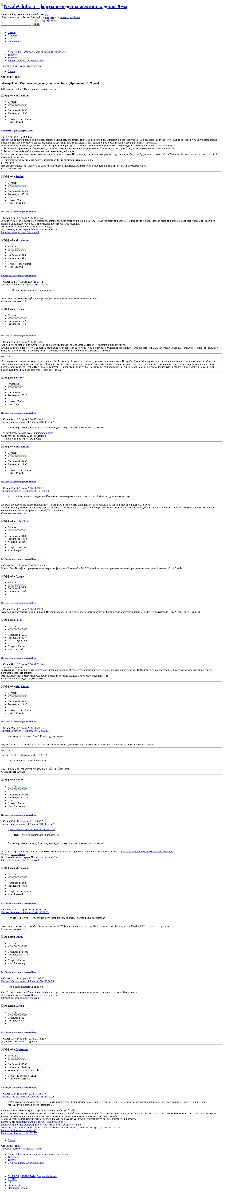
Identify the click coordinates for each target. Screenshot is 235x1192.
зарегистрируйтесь (70, 17)
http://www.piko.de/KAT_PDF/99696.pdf (41, 1121)
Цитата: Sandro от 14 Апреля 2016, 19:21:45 (25, 284)
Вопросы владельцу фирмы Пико (17, 130)
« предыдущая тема (11, 66)
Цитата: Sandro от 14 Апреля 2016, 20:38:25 (25, 912)
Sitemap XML (15, 1185)
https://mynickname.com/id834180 (18, 1130)
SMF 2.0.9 (13, 1176)
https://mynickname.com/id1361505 (19, 1133)
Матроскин (22, 95)
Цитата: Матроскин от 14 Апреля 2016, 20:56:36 (27, 981)
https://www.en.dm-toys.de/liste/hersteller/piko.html (147, 851)
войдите (49, 17)
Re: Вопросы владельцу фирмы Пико (18, 211)
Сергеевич (22, 1049)
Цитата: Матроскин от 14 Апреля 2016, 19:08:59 (27, 1096)
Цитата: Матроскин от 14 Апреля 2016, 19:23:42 (27, 422)
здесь (9, 139)
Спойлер (6, 678)
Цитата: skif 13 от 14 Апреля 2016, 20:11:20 (24, 755)
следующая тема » (33, 66)
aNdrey (20, 377)
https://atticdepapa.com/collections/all (20, 232)
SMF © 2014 (28, 1176)
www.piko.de (46, 433)
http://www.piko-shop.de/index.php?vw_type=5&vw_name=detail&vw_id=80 (41, 1124)
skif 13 (19, 620)
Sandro (20, 176)
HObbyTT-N (23, 521)
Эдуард (20, 309)
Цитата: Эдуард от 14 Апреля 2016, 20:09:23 (25, 730)
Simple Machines (47, 1176)
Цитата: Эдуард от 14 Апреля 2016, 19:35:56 (25, 491)
